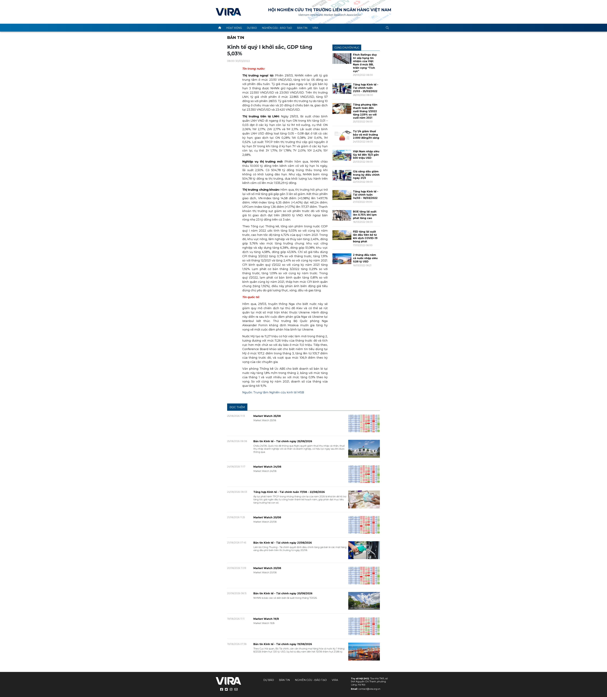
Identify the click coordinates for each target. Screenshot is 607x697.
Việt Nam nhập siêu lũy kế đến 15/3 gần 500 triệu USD (366, 155)
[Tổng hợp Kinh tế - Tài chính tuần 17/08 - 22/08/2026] (364, 499)
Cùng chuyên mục (346, 47)
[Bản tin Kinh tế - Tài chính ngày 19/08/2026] (364, 651)
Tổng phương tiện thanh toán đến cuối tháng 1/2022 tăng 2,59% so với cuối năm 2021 (365, 111)
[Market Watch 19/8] (364, 625)
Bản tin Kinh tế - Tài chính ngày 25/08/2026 (282, 441)
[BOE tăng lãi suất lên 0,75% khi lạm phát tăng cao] (341, 215)
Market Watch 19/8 (266, 618)
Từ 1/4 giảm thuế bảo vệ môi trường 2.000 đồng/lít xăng (366, 134)
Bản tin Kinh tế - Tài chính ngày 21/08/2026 (282, 542)
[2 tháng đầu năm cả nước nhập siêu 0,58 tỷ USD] (341, 258)
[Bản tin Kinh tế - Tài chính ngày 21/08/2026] (364, 550)
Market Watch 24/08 (267, 466)
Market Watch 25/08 (267, 416)
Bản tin (302, 27)
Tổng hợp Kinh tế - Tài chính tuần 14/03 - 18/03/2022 (365, 195)
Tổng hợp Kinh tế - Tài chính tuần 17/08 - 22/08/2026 (289, 492)
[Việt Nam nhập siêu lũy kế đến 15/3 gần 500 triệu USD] (341, 155)
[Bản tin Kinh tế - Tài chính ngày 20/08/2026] (364, 600)
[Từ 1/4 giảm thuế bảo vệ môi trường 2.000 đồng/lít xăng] (341, 134)
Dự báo (252, 27)
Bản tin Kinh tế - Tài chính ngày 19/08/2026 (282, 644)
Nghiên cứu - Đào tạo (277, 27)
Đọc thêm (237, 407)
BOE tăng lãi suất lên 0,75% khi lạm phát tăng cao (365, 215)
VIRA (228, 12)
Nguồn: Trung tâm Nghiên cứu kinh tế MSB (273, 392)
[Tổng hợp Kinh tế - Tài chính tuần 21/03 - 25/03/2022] (341, 88)
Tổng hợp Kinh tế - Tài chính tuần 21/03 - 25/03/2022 (365, 88)
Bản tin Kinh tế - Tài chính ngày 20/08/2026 (283, 593)
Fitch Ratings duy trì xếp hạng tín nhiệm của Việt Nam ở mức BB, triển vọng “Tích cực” (365, 63)
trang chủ (220, 28)
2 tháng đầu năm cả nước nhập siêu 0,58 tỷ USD (365, 258)
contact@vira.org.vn (369, 689)
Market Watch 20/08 (267, 517)
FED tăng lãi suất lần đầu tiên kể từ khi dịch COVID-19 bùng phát (365, 236)
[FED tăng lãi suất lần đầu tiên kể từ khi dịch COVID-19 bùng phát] (341, 234)
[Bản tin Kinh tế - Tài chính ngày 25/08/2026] (364, 448)
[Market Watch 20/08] (364, 524)
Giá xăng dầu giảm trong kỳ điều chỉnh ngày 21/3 (366, 175)
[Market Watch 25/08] (364, 423)
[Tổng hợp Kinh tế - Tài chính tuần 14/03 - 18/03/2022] (341, 194)
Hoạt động (234, 27)
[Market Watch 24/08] (364, 473)
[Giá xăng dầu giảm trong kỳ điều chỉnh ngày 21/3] (341, 175)
